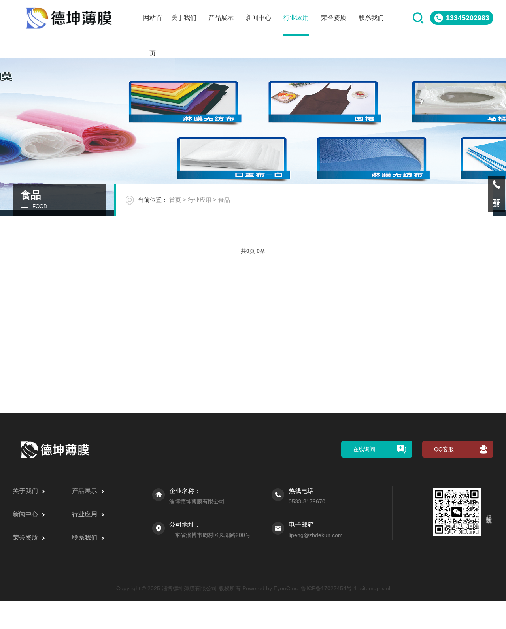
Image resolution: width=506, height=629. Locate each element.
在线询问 (364, 449)
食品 (224, 199)
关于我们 (183, 17)
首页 (175, 199)
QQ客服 (444, 449)
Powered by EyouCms (269, 588)
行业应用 (296, 17)
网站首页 (152, 25)
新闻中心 (258, 17)
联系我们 (371, 17)
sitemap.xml (375, 588)
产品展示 (221, 17)
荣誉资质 (333, 17)
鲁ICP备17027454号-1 (329, 588)
